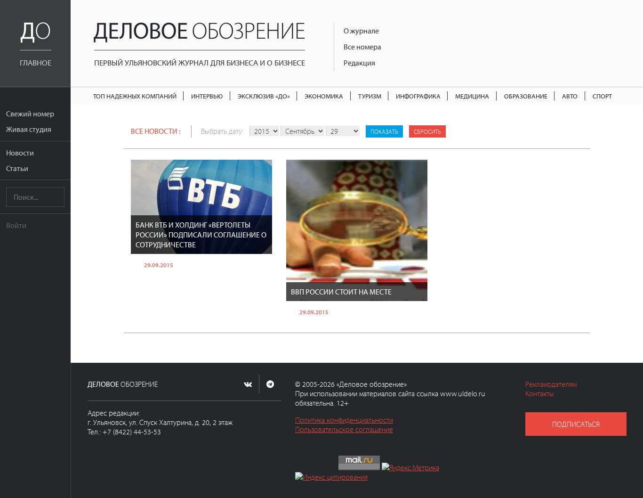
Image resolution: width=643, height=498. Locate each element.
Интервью (207, 95)
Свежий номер (30, 113)
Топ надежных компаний (135, 95)
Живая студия (28, 129)
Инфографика (418, 95)
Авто (570, 95)
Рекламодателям (551, 384)
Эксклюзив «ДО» (264, 95)
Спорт (602, 95)
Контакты (539, 393)
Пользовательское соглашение (344, 429)
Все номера (362, 46)
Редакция (359, 62)
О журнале (361, 30)
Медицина (472, 95)
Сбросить (427, 131)
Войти (16, 225)
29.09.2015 (158, 265)
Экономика (324, 95)
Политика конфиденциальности (344, 420)
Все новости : (155, 131)
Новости (20, 152)
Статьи (17, 168)
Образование (525, 95)
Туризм (369, 95)
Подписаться (576, 424)
